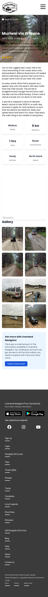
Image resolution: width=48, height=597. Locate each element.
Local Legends (11, 504)
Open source (28, 583)
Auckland (26, 38)
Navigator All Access (14, 454)
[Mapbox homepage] (8, 217)
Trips (7, 462)
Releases (9, 520)
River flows (10, 512)
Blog (7, 538)
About (7, 554)
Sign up (8, 438)
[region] (24, 196)
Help (7, 546)
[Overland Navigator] (6, 7)
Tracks (8, 488)
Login (7, 446)
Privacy (16, 583)
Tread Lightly (10, 470)
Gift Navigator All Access (15, 530)
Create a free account (16, 364)
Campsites (9, 496)
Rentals (8, 478)
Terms (7, 583)
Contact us (9, 562)
